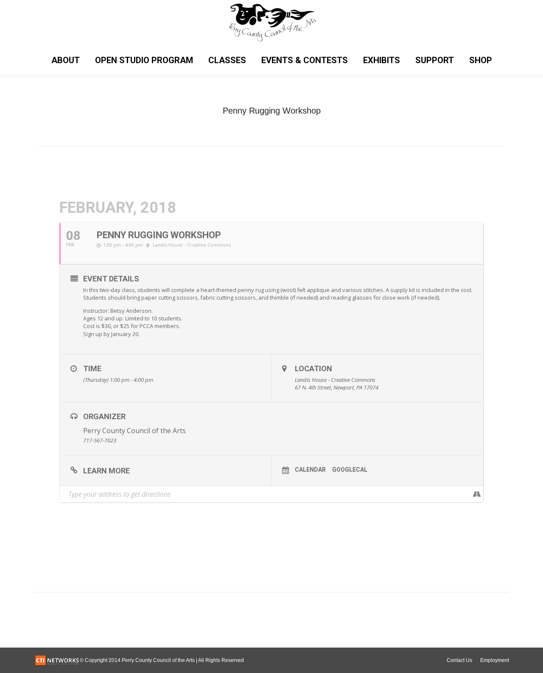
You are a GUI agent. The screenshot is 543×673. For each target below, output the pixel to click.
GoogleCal (349, 469)
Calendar (310, 469)
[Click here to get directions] (476, 494)
